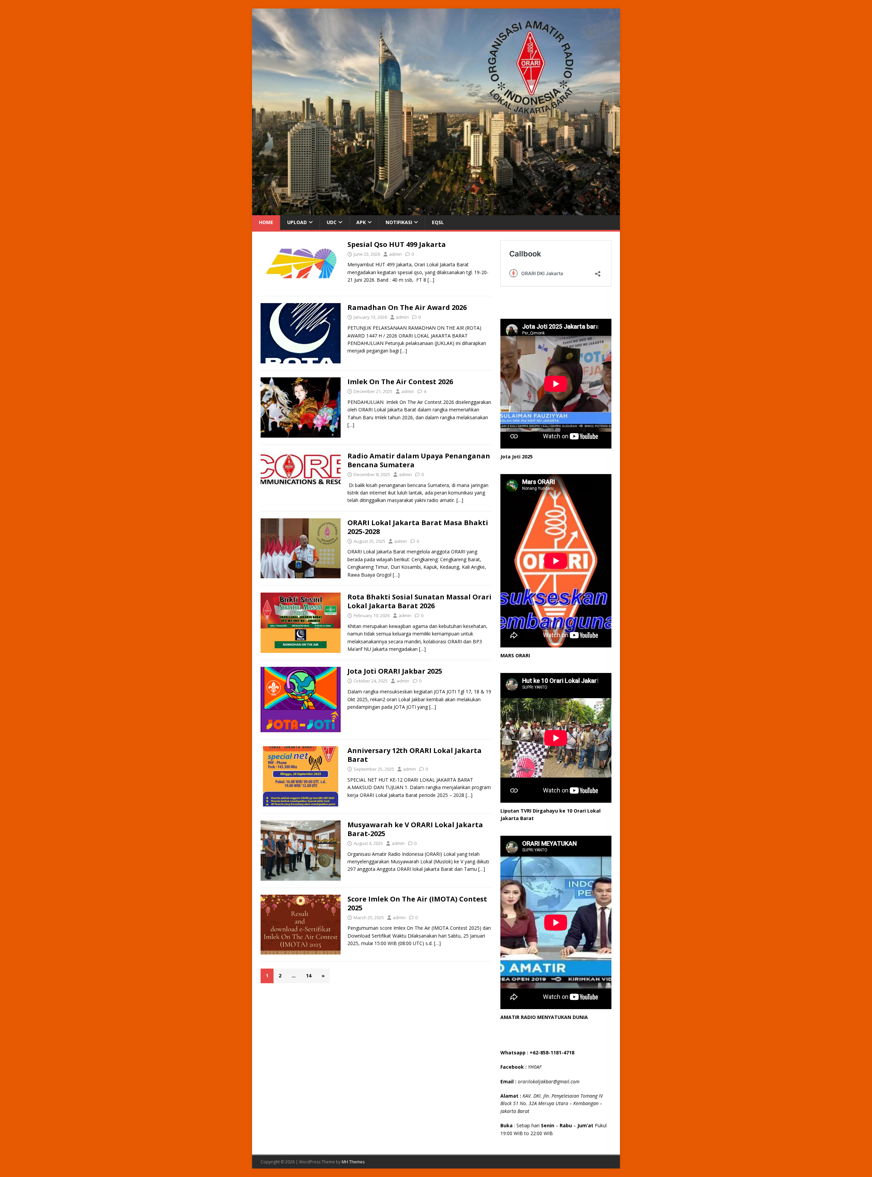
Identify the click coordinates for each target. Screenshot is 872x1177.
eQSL (438, 222)
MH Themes (353, 1162)
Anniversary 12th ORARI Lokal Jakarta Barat (414, 755)
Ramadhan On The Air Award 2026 (407, 307)
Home (266, 222)
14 (308, 975)
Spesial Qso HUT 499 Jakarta (396, 244)
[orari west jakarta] (436, 211)
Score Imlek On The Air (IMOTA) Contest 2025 (417, 903)
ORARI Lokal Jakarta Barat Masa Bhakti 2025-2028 (417, 527)
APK (361, 222)
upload (297, 222)
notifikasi (399, 222)
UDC (332, 222)
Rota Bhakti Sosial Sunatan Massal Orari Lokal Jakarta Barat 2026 (419, 601)
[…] (430, 280)
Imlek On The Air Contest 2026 (400, 381)
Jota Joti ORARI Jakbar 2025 (394, 671)
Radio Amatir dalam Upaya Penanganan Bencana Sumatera (418, 460)
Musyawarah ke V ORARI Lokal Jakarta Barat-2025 (415, 829)
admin (395, 254)
